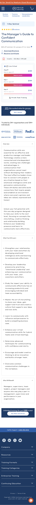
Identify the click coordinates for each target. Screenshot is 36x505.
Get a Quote (18, 112)
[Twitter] (15, 440)
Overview (6, 144)
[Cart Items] (32, 9)
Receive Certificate (11, 53)
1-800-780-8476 (23, 430)
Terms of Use (22, 493)
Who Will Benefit (8, 380)
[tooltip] (31, 47)
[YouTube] (20, 440)
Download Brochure (11, 51)
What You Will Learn (9, 238)
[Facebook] (4, 440)
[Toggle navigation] (3, 8)
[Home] (18, 8)
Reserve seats (18, 75)
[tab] (18, 66)
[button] (30, 500)
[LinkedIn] (9, 440)
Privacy (12, 493)
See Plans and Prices (18, 413)
